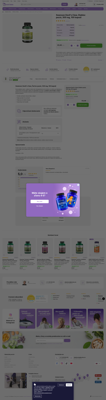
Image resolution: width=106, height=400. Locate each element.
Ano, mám (39, 201)
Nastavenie (38, 396)
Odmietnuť (61, 385)
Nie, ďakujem (39, 206)
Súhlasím (69, 384)
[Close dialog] (78, 185)
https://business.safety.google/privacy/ (43, 393)
